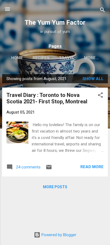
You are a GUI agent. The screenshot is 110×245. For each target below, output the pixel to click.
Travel (66, 57)
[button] (100, 96)
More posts (55, 187)
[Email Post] (49, 169)
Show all (93, 78)
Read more (92, 166)
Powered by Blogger (58, 234)
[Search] (102, 11)
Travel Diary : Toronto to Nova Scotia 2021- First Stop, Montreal (46, 98)
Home (17, 57)
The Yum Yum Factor (55, 22)
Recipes (41, 57)
